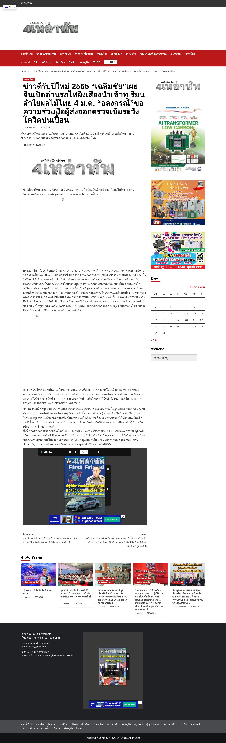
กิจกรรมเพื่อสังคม (84, 53)
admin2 (28, 597)
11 (170, 313)
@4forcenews (30, 127)
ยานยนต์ (25, 62)
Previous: (50, 538)
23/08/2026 (39, 597)
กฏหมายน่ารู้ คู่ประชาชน (153, 53)
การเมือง (190, 53)
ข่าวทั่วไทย (27, 53)
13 (186, 313)
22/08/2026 (114, 607)
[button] (203, 58)
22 (201, 320)
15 (201, 313)
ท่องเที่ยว (102, 53)
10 (163, 313)
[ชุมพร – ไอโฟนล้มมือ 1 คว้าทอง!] (38, 574)
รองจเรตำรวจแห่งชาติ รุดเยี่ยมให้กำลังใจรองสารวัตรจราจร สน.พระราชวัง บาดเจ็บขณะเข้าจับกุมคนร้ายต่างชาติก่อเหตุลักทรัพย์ (112, 596)
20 (186, 320)
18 (170, 320)
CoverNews (118, 738)
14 (194, 313)
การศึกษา (65, 53)
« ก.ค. (154, 340)
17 (163, 320)
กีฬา (36, 62)
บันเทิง (72, 62)
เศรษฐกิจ (131, 53)
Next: (115, 540)
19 (177, 320)
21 (194, 320)
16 (155, 320)
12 (177, 313)
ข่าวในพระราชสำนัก (70, 582)
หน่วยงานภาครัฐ (106, 582)
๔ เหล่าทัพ (116, 53)
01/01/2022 (45, 127)
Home (96, 61)
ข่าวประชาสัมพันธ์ (46, 53)
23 (155, 326)
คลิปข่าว (46, 62)
